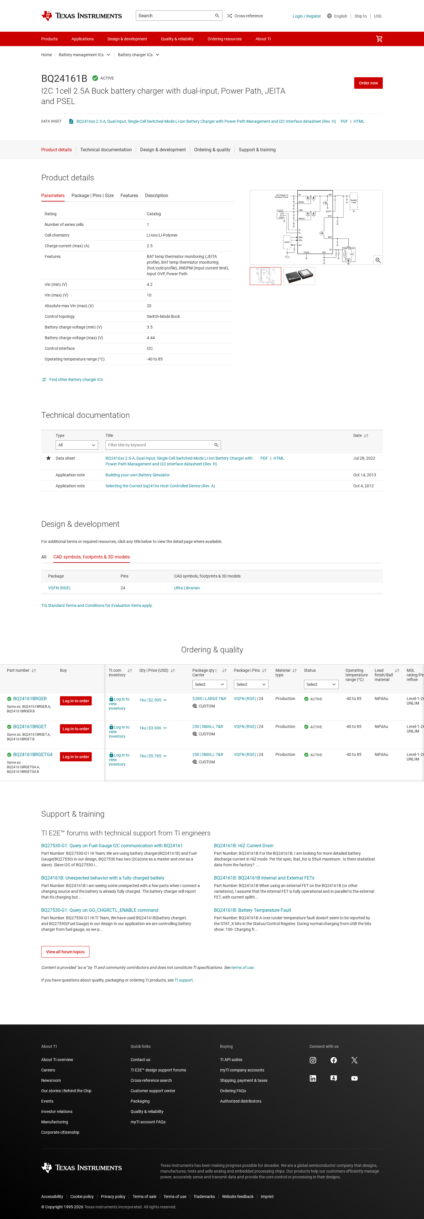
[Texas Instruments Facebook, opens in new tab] (333, 1062)
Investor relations (56, 1111)
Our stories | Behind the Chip (66, 1090)
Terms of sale (144, 1196)
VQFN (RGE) (59, 588)
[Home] (81, 16)
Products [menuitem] (49, 39)
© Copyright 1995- (62, 1207)
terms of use (242, 967)
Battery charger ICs (135, 54)
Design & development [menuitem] (127, 39)
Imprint (267, 1196)
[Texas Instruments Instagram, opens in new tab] (312, 1062)
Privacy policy (113, 1196)
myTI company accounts (242, 1070)
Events (47, 1101)
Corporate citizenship (60, 1132)
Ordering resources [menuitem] (225, 39)
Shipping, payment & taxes (243, 1080)
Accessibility (52, 1196)
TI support (184, 980)
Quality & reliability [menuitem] (177, 39)
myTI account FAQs (148, 1122)
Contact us (140, 1059)
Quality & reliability (147, 1111)
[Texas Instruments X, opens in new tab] (354, 1062)
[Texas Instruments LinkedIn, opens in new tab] (312, 1080)
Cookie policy (82, 1196)
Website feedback (238, 1196)
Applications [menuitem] (83, 39)
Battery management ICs (81, 54)
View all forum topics (65, 952)
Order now (368, 83)
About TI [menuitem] (263, 39)
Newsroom (51, 1080)
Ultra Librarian (187, 588)
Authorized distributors (240, 1101)
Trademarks (204, 1196)
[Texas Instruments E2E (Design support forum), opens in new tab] (333, 1080)
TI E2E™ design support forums (158, 1070)
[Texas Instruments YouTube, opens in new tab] (354, 1080)
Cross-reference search (151, 1080)
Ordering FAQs (233, 1090)
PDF (344, 121)
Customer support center (153, 1090)
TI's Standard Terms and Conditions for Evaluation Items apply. (97, 605)
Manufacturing (54, 1122)
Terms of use (175, 1196)
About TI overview (57, 1059)
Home (46, 54)
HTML (359, 121)
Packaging (140, 1101)
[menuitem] (379, 39)
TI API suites (231, 1059)
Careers (48, 1070)
